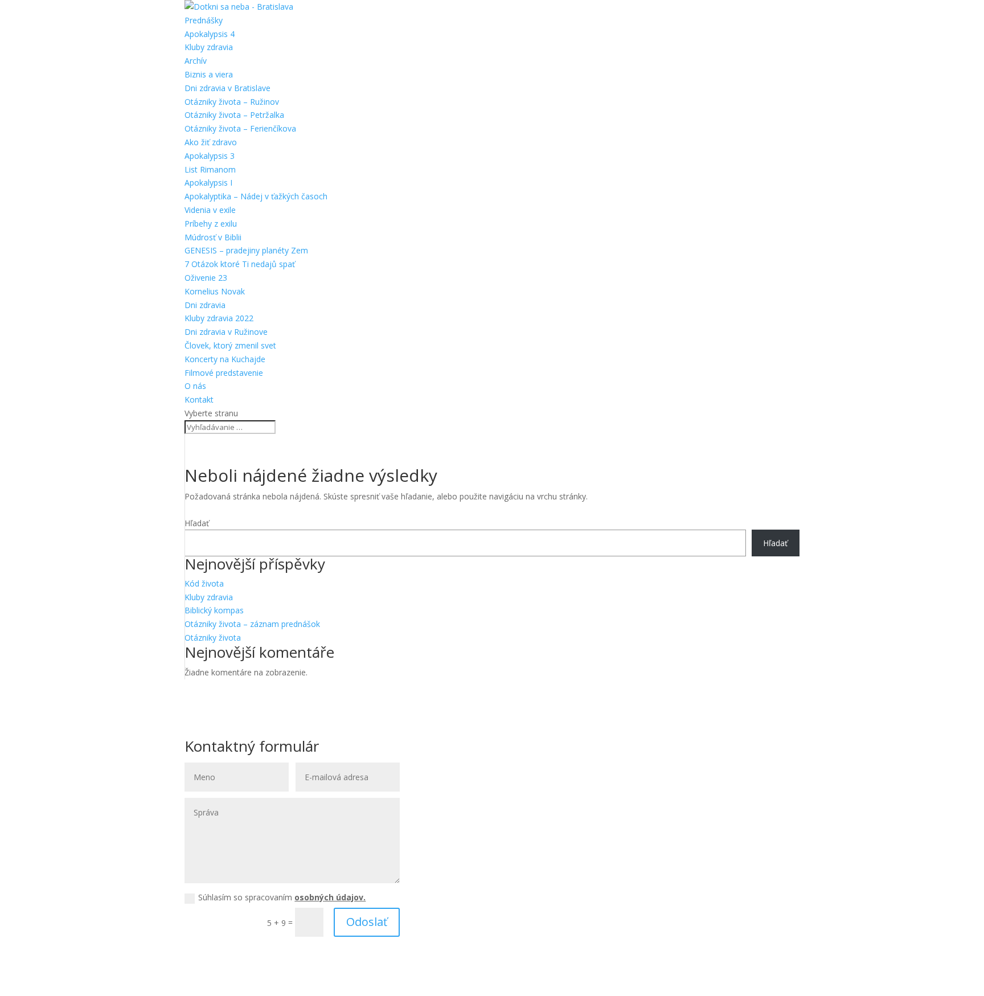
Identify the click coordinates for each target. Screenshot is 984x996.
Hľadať (196, 523)
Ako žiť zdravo (210, 142)
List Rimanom (210, 169)
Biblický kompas (214, 610)
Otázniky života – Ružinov (231, 101)
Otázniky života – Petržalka (234, 114)
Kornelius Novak (214, 291)
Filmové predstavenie (223, 372)
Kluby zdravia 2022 (218, 318)
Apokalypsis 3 (209, 155)
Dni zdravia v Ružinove (226, 331)
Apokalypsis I (208, 182)
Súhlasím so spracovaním (282, 897)
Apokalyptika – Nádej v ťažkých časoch (255, 196)
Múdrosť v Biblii (212, 237)
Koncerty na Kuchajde (224, 359)
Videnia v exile (210, 209)
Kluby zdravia (208, 47)
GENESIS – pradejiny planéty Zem (246, 250)
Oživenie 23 (205, 277)
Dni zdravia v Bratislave (227, 88)
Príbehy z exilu (210, 223)
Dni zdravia (205, 305)
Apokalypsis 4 (209, 33)
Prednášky (203, 20)
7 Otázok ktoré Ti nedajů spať (239, 264)
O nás (195, 385)
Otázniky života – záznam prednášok (252, 623)
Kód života (204, 583)
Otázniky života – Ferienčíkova (240, 128)
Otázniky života (212, 637)
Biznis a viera (208, 74)
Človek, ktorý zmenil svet (230, 345)
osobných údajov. (330, 897)
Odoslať (366, 921)
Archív (195, 60)
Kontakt (199, 399)
